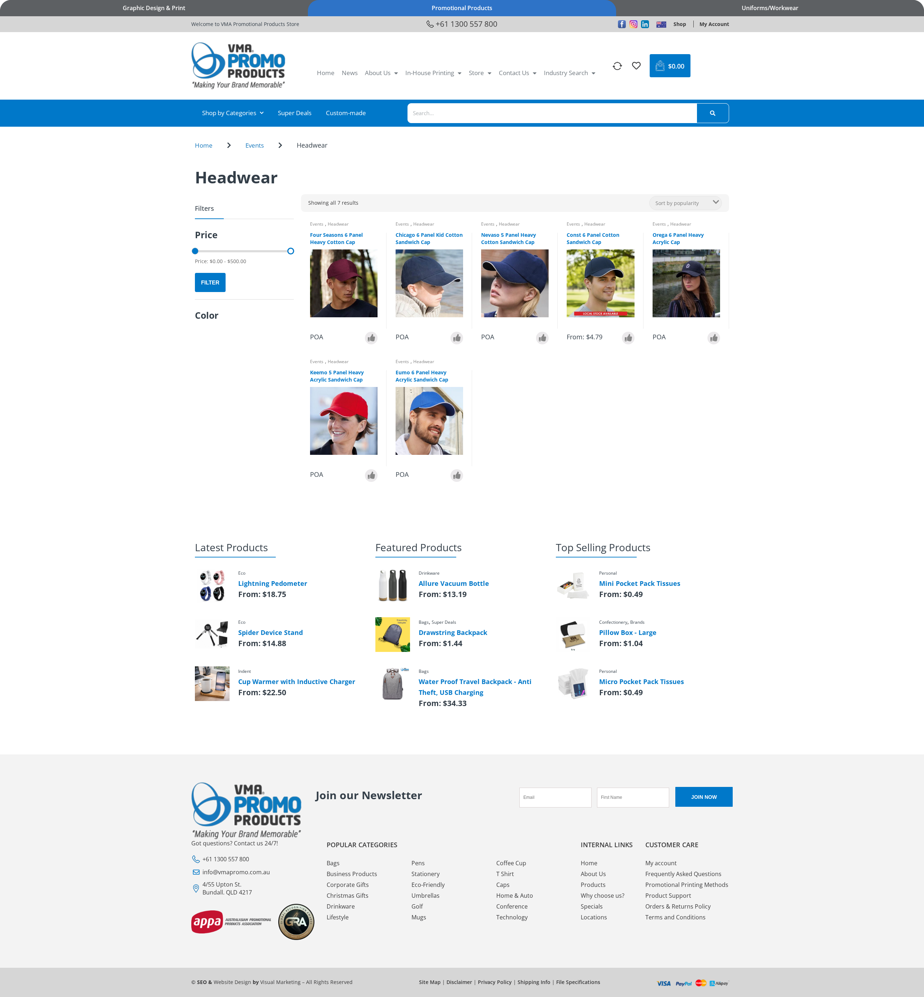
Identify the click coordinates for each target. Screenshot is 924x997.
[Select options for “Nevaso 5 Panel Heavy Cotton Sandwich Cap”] (542, 338)
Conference (512, 906)
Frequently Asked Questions (683, 874)
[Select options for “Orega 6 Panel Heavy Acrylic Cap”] (713, 338)
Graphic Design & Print (154, 8)
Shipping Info (534, 982)
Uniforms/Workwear (770, 8)
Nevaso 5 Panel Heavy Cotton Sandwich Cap (508, 238)
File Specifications (578, 982)
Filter (210, 282)
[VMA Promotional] (661, 24)
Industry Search (566, 73)
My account (661, 863)
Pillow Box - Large (628, 632)
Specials (592, 906)
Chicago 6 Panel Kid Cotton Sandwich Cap (429, 238)
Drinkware (341, 906)
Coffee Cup (511, 863)
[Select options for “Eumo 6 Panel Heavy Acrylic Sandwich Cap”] (456, 475)
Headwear (338, 224)
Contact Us (514, 73)
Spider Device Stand (270, 632)
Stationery (425, 874)
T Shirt (505, 874)
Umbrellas (425, 896)
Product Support (668, 896)
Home (326, 73)
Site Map (430, 982)
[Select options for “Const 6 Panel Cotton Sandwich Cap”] (628, 338)
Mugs (418, 917)
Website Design (232, 982)
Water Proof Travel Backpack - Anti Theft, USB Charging (475, 687)
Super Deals (294, 113)
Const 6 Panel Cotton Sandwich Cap (593, 238)
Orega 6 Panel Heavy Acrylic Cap (678, 238)
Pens (418, 863)
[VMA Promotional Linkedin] (645, 24)
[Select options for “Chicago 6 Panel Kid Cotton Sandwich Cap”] (456, 338)
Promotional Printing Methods (686, 885)
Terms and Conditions (675, 917)
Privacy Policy (495, 982)
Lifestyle (338, 917)
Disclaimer (459, 982)
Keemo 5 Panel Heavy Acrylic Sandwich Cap (337, 376)
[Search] (713, 113)
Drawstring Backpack (453, 632)
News (350, 73)
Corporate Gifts (348, 885)
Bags (333, 863)
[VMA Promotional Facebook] (622, 24)
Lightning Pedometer (272, 583)
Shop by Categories (229, 113)
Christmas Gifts (348, 896)
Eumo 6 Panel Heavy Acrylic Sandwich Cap (422, 376)
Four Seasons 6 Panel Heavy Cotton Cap (336, 238)
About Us (378, 73)
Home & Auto (514, 896)
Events (254, 145)
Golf (417, 906)
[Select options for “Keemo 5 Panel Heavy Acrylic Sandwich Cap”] (371, 475)
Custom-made (346, 113)
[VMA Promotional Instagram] (633, 24)
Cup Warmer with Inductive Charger (296, 681)
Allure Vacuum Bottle (454, 583)
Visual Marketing (280, 982)
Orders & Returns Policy (678, 906)
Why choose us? (602, 896)
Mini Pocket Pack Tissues (639, 583)
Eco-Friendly (428, 885)
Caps (503, 885)
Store (476, 73)
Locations (594, 917)
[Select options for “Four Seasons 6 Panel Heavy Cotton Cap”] (371, 338)
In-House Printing (429, 73)
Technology (512, 917)
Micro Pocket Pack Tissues (641, 681)
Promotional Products (462, 8)
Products (593, 885)
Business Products (352, 874)
